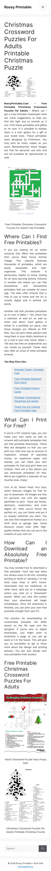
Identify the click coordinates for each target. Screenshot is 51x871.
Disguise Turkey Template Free (29, 371)
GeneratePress (25, 866)
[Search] (43, 848)
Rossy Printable (17, 7)
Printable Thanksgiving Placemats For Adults (27, 399)
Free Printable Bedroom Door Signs (27, 381)
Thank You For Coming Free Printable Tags (27, 409)
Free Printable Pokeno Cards (27, 390)
